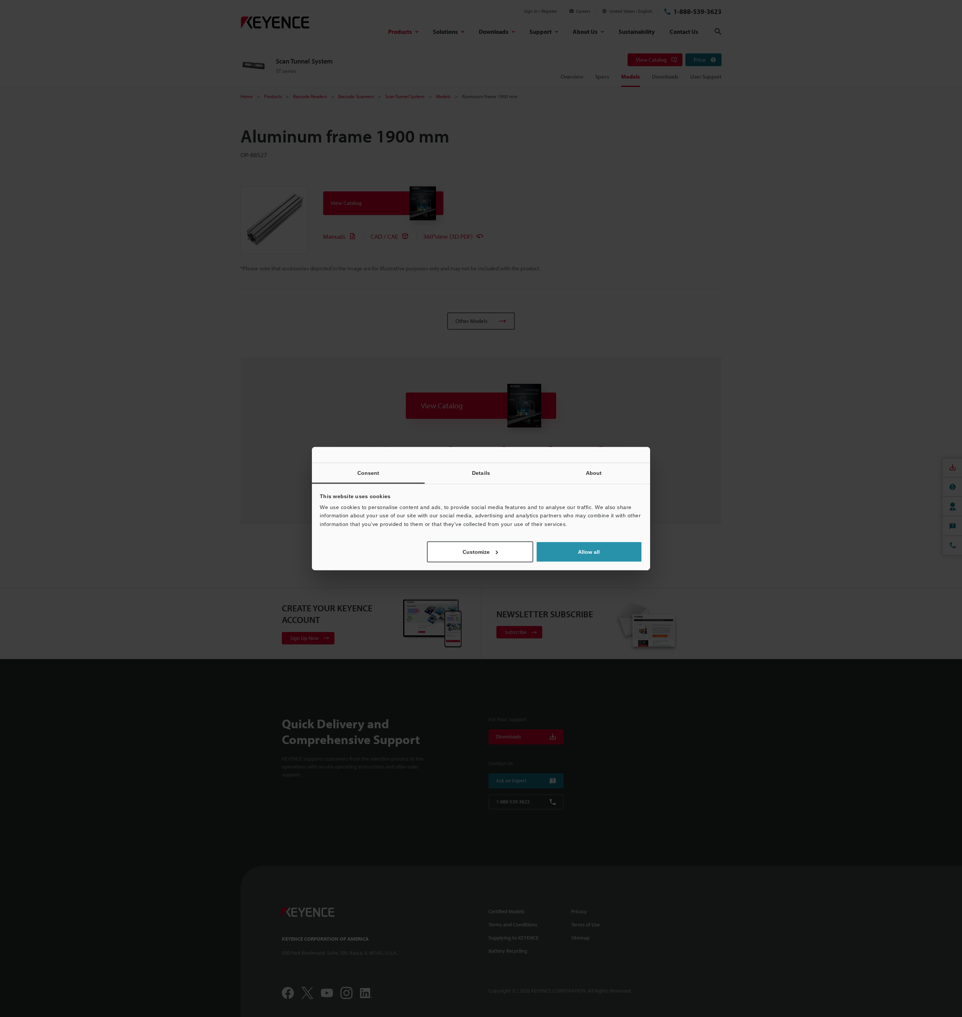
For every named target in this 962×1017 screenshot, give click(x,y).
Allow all (589, 552)
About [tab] (594, 473)
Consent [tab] (368, 473)
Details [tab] (481, 473)
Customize (476, 552)
